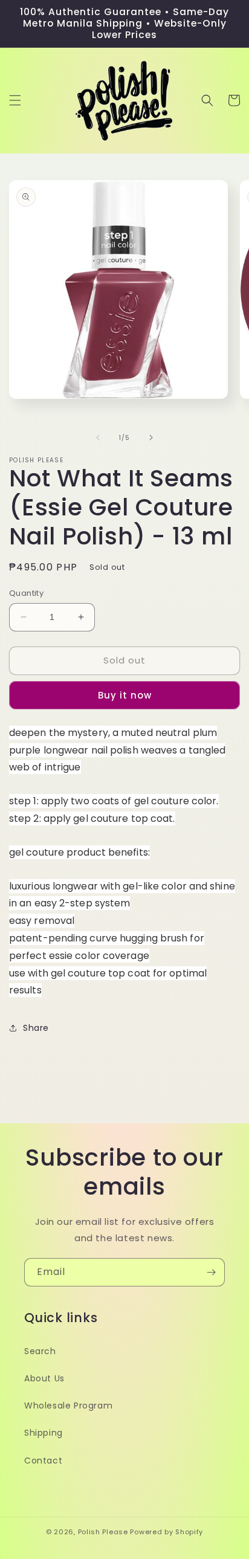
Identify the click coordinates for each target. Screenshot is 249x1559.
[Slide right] (151, 437)
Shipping (43, 1433)
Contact (43, 1460)
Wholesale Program (68, 1405)
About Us (44, 1378)
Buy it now (125, 695)
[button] (15, 100)
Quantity (26, 593)
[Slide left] (98, 437)
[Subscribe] (211, 1272)
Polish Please (103, 1532)
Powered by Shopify (166, 1532)
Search (40, 1351)
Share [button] (36, 1028)
